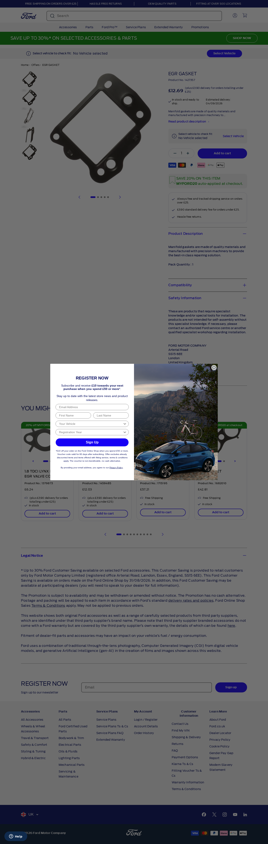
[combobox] (91, 424)
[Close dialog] (214, 367)
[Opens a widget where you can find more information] (15, 836)
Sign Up (92, 442)
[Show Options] (125, 424)
